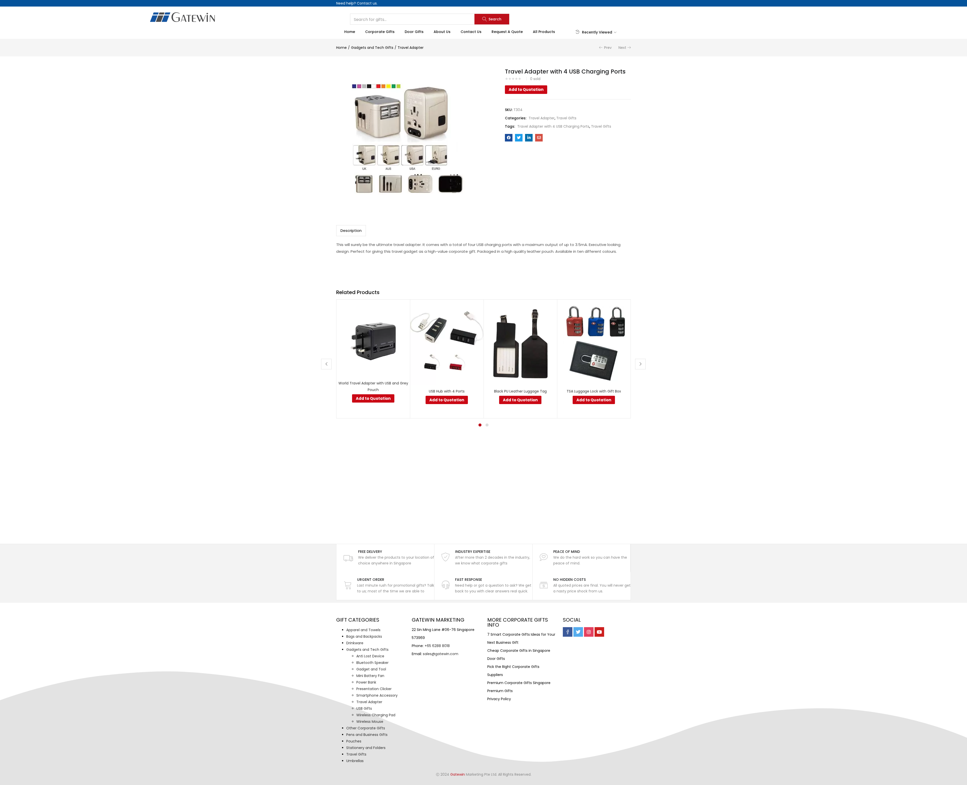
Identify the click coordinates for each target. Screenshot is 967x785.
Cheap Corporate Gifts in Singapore (518, 650)
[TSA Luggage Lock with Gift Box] (594, 343)
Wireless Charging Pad (375, 715)
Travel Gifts (566, 118)
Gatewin (457, 774)
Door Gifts (414, 31)
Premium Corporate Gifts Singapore (518, 682)
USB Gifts (364, 708)
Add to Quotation (526, 89)
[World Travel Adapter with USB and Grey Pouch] (373, 339)
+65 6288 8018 (437, 645)
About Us (442, 31)
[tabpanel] (373, 359)
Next (622, 47)
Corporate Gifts (380, 31)
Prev (608, 47)
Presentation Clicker (374, 688)
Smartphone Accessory (377, 695)
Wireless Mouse (369, 721)
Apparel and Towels (363, 629)
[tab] (351, 230)
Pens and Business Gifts (367, 734)
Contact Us (471, 31)
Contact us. (367, 3)
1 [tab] (479, 424)
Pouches (353, 741)
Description (351, 230)
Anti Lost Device (370, 656)
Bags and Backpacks (364, 636)
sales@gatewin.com (440, 653)
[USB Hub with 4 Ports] (447, 343)
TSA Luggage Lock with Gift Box (594, 391)
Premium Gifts (500, 690)
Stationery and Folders (366, 747)
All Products (544, 31)
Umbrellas (355, 760)
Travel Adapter (411, 47)
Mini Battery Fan (370, 675)
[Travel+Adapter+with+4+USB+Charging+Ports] (519, 137)
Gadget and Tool (371, 669)
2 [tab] (487, 424)
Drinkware (354, 643)
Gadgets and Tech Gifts (372, 47)
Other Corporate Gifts (365, 728)
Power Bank (366, 682)
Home (349, 31)
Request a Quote (507, 31)
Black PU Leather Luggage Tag (520, 391)
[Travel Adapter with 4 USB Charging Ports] (508, 137)
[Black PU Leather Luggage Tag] (520, 343)
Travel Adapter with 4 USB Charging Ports (553, 126)
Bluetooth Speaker (372, 662)
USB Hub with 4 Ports (447, 391)
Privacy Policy (499, 698)
